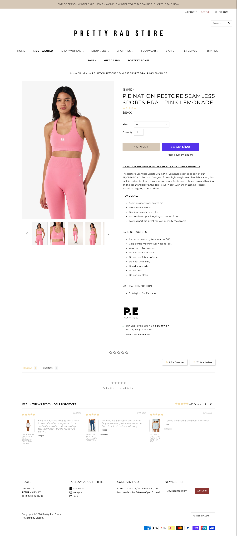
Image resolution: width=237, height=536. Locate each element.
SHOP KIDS (124, 50)
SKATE (170, 50)
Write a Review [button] (204, 362)
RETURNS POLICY (32, 492)
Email (75, 496)
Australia (201, 515)
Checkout (221, 12)
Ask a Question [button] (176, 362)
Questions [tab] (48, 367)
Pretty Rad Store (51, 514)
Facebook (78, 488)
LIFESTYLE (190, 50)
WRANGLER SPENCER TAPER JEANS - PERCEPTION (91, 437)
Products (84, 73)
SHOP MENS (99, 50)
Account (191, 12)
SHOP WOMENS (71, 50)
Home (73, 73)
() (206, 12)
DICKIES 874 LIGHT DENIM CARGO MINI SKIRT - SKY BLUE (155, 438)
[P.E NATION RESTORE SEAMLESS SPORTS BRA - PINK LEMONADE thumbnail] (40, 233)
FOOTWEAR (148, 50)
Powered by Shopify (33, 517)
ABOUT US (28, 488)
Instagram (78, 492)
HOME (21, 50)
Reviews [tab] (27, 367)
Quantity (127, 132)
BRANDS (212, 50)
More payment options (180, 154)
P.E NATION (128, 89)
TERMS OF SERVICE (33, 496)
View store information (138, 334)
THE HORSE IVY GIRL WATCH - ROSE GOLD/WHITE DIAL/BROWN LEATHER (28, 439)
